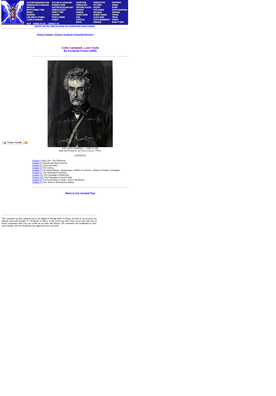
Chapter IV (37, 168)
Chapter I (36, 160)
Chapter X (37, 182)
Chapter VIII (37, 177)
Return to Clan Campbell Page (80, 193)
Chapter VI (37, 172)
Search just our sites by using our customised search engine (64, 26)
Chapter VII (37, 175)
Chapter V (37, 170)
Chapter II (36, 163)
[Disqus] (49, 269)
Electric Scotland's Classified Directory (74, 34)
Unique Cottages (45, 34)
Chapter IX (37, 180)
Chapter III (37, 165)
